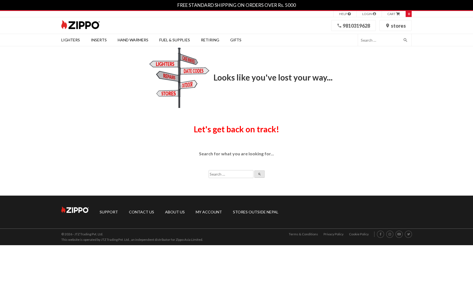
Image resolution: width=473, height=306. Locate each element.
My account (209, 212)
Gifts (235, 40)
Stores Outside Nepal (255, 212)
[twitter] (408, 234)
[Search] (406, 40)
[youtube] (399, 234)
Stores (398, 26)
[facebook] (381, 234)
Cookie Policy (359, 234)
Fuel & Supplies (174, 40)
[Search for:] (379, 40)
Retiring (210, 40)
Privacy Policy (334, 234)
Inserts (99, 40)
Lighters (70, 40)
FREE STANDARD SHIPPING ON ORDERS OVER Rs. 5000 (236, 5)
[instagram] (389, 234)
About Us (175, 212)
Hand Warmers (133, 40)
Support (109, 212)
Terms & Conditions (303, 234)
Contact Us (141, 212)
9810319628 (356, 26)
